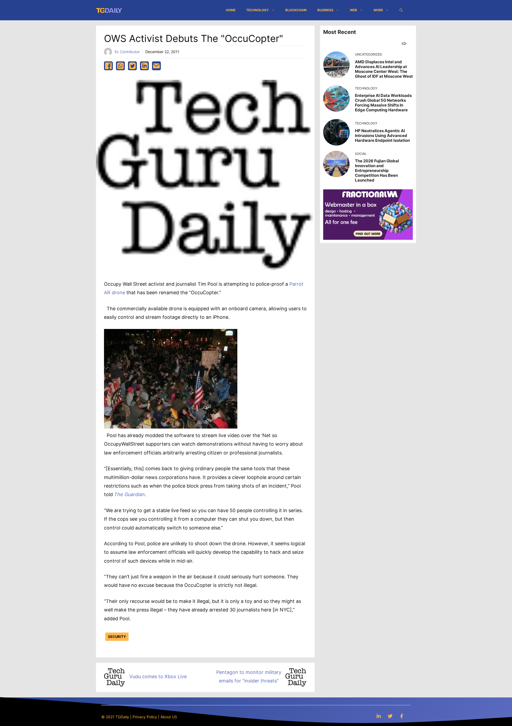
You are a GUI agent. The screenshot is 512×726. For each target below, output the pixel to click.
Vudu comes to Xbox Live (158, 676)
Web (353, 10)
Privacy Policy (145, 717)
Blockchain (296, 10)
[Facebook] (401, 716)
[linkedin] (144, 65)
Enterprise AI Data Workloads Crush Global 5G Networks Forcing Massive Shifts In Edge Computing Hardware (383, 102)
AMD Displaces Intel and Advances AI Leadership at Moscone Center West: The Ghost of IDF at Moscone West (384, 69)
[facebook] (108, 65)
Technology (257, 10)
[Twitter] (390, 716)
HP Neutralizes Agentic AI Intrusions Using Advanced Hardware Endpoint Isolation (382, 135)
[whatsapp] (120, 65)
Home (230, 10)
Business (325, 10)
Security (117, 636)
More (378, 10)
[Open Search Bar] (401, 10)
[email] (156, 65)
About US (169, 717)
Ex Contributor (127, 51)
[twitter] (132, 65)
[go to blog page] (404, 43)
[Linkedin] (378, 716)
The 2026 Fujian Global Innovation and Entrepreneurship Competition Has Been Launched (377, 170)
